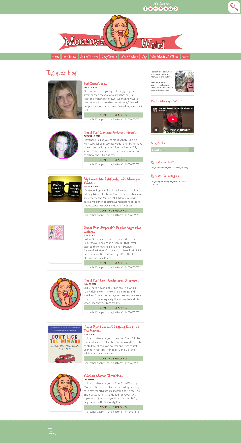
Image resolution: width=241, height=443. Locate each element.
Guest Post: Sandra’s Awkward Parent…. (110, 132)
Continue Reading (113, 115)
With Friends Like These (164, 56)
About (185, 56)
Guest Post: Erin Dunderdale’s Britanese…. (111, 280)
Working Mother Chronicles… (103, 375)
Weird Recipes (129, 56)
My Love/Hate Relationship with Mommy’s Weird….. (112, 181)
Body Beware (109, 56)
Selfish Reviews (89, 56)
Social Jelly (51, 433)
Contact (50, 431)
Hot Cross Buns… (95, 83)
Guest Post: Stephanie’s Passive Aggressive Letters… (112, 229)
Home (55, 56)
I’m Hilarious (69, 56)
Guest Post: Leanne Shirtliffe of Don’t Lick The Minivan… (112, 328)
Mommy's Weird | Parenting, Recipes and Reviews (120, 33)
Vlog (144, 56)
